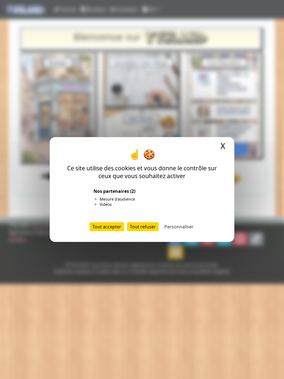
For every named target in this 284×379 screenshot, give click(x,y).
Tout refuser (143, 227)
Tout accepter (106, 227)
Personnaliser (179, 227)
